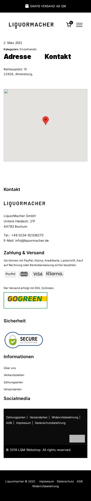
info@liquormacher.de (32, 240)
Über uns (10, 368)
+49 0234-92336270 (27, 235)
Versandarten (13, 389)
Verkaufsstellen (14, 375)
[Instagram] (81, 439)
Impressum (23, 423)
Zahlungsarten (13, 382)
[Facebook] (73, 439)
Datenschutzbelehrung (50, 423)
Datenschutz (65, 481)
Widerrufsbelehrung (65, 417)
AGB (9, 423)
